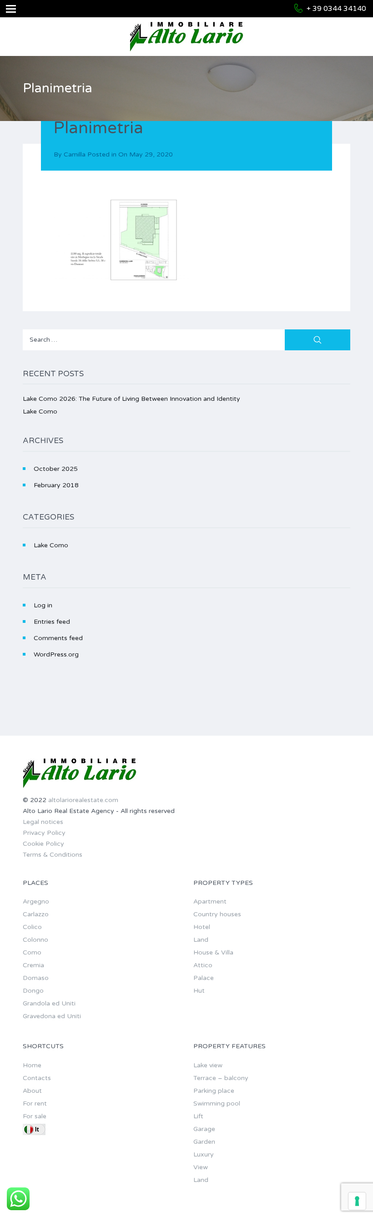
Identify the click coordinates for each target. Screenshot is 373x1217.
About (32, 1091)
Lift (198, 1116)
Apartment (210, 901)
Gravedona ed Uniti (52, 1016)
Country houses (217, 914)
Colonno (35, 940)
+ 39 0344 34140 (336, 8)
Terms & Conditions (52, 854)
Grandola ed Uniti (49, 1003)
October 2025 (56, 469)
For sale (34, 1116)
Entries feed (52, 622)
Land (200, 940)
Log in (43, 605)
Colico (32, 927)
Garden (204, 1142)
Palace (203, 978)
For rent (35, 1103)
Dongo (33, 991)
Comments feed (58, 638)
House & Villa (213, 952)
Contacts (37, 1078)
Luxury (203, 1154)
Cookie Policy (43, 844)
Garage (204, 1129)
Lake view (207, 1065)
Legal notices (43, 822)
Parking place (213, 1091)
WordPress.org (56, 654)
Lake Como (40, 411)
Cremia (33, 965)
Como (32, 952)
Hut (199, 991)
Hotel (201, 927)
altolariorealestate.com (83, 800)
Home (32, 1065)
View (200, 1167)
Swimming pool (216, 1103)
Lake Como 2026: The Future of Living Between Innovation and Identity (131, 399)
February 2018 (56, 485)
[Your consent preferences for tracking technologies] (357, 1201)
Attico (202, 965)
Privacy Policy (44, 833)
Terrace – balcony (220, 1078)
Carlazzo (36, 914)
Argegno (36, 901)
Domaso (36, 978)
